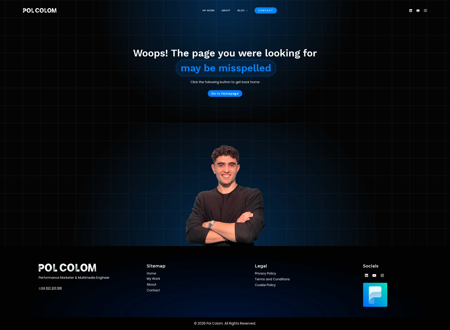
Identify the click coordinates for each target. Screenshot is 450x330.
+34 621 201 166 (50, 288)
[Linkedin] (410, 10)
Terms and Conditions (272, 279)
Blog (241, 10)
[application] (246, 10)
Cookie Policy (265, 285)
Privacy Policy (265, 273)
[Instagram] (425, 10)
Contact (153, 290)
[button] (266, 10)
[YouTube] (418, 10)
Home (151, 273)
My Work (208, 10)
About (225, 10)
